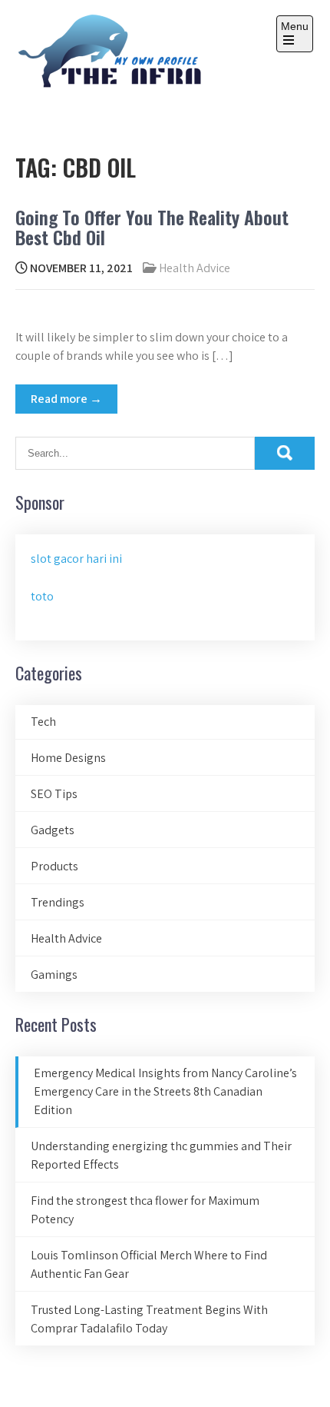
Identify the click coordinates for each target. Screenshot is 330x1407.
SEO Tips (54, 794)
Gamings (54, 974)
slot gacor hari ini (76, 558)
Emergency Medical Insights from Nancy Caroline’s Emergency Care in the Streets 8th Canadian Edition (165, 1091)
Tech (43, 721)
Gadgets (52, 830)
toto (42, 596)
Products (54, 866)
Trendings (57, 902)
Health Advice (194, 268)
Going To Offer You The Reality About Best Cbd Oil (152, 227)
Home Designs (68, 758)
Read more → (66, 399)
